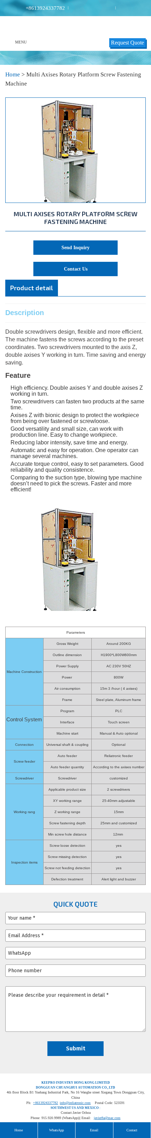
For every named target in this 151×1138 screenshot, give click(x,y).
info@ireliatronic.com (75, 1103)
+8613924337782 (45, 8)
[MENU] (10, 42)
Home (12, 74)
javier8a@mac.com (107, 1118)
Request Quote (127, 43)
